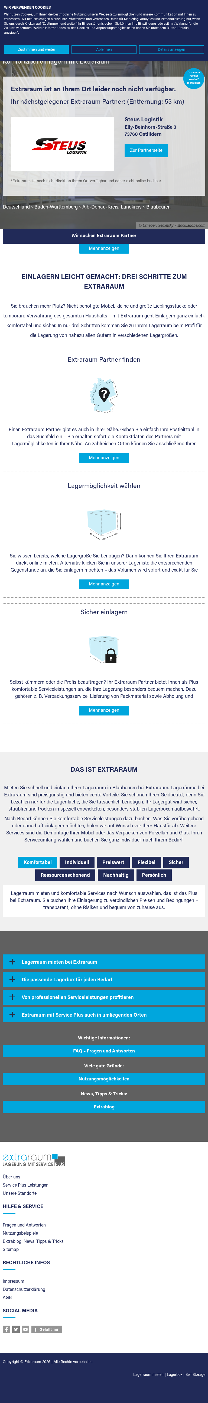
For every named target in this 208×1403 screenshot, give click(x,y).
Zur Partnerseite (146, 151)
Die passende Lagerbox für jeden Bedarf (67, 980)
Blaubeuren (158, 207)
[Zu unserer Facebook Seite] (6, 1329)
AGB (7, 1298)
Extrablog (104, 1107)
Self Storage (195, 1375)
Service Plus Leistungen (25, 1185)
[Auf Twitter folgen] (16, 1329)
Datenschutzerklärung (24, 1290)
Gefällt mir (49, 1330)
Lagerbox (174, 1375)
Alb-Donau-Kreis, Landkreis (112, 207)
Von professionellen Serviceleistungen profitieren (78, 997)
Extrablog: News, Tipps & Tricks (33, 1242)
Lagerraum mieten (148, 1375)
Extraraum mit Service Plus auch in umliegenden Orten (84, 1015)
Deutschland (16, 207)
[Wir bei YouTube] (25, 1329)
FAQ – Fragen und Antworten (104, 1051)
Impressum (13, 1281)
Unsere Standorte (20, 1193)
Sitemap (11, 1250)
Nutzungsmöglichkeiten (104, 1079)
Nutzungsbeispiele (20, 1233)
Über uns (11, 1177)
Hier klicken (194, 83)
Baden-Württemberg (56, 207)
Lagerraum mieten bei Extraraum (59, 962)
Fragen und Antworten (24, 1225)
